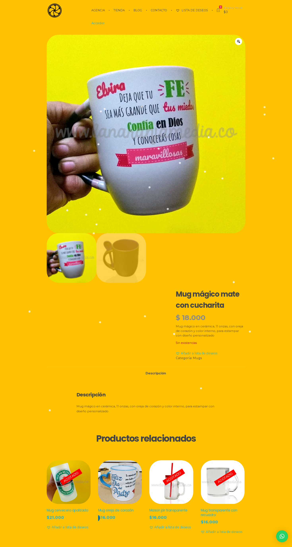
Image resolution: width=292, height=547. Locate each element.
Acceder (98, 23)
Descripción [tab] (156, 373)
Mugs (197, 358)
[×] (282, 536)
